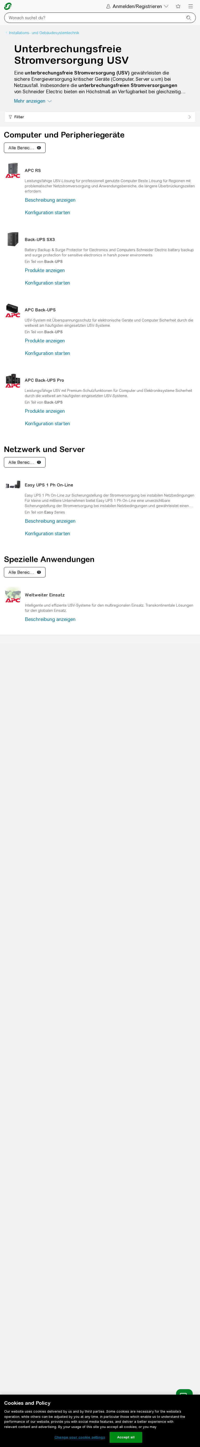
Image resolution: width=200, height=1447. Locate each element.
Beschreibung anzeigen (50, 200)
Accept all (126, 1437)
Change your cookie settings (79, 1437)
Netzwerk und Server (44, 449)
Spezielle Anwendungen (49, 559)
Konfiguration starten (47, 212)
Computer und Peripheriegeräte (64, 134)
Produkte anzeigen (45, 270)
